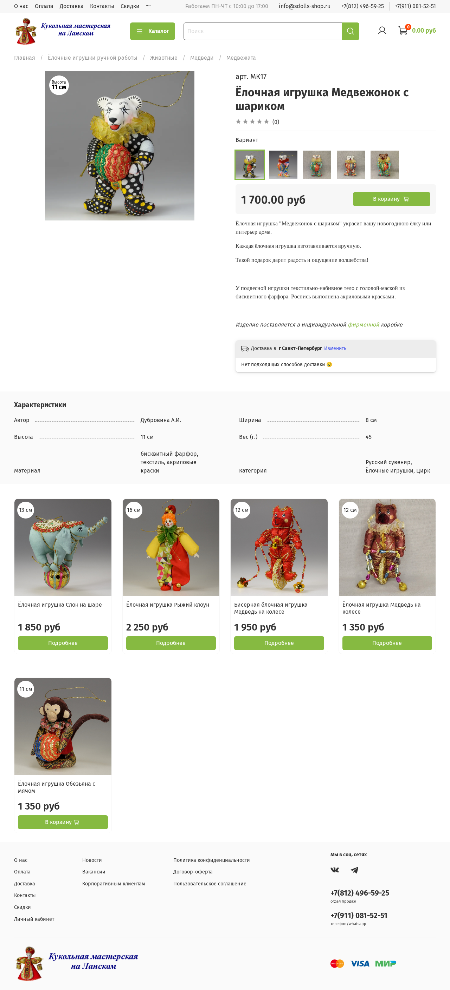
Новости (92, 860)
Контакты (102, 6)
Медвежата (241, 57)
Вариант (247, 140)
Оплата (44, 6)
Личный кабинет (34, 919)
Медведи (202, 57)
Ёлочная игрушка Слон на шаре (60, 604)
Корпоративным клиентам (113, 884)
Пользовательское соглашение (209, 884)
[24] (283, 165)
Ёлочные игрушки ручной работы (92, 57)
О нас (21, 6)
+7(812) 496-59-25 (362, 6)
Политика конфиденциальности (211, 860)
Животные (164, 57)
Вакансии (93, 872)
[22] (250, 165)
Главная (24, 57)
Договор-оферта (193, 872)
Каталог (158, 31)
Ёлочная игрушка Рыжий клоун (167, 604)
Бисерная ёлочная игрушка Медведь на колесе (271, 608)
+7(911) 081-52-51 (415, 6)
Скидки (130, 6)
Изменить (335, 348)
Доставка (72, 6)
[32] (385, 165)
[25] (317, 165)
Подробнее (63, 643)
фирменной (363, 324)
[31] (351, 165)
